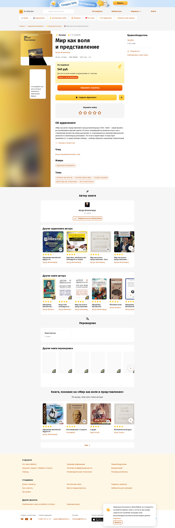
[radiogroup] (89, 113)
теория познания (100, 178)
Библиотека (117, 11)
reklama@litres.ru (79, 519)
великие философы (83, 178)
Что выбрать (97, 11)
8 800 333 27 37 (45, 519)
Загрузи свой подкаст (126, 18)
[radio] (80, 113)
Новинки (77, 18)
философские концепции (66, 182)
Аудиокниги (40, 18)
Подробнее (117, 518)
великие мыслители (64, 178)
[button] (130, 295)
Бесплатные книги (59, 18)
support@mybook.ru (61, 519)
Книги (26, 18)
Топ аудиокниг (106, 18)
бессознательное (86, 182)
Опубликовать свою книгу (137, 55)
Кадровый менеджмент (65, 165)
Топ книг (91, 18)
